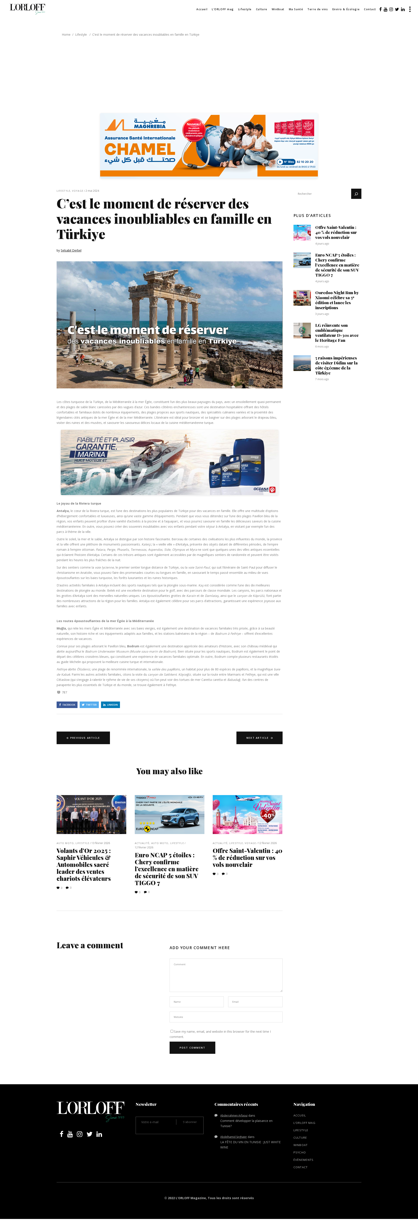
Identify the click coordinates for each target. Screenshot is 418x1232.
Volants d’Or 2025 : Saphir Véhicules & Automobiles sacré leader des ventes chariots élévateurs (84, 864)
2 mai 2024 (92, 191)
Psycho (299, 1152)
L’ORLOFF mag (304, 1123)
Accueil (299, 1115)
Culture (300, 1138)
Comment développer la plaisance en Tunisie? (246, 1123)
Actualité (142, 843)
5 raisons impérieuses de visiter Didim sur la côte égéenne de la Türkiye (336, 365)
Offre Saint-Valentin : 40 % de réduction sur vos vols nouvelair (247, 857)
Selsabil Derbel (71, 250)
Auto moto (65, 843)
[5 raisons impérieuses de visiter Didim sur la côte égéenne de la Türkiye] (302, 363)
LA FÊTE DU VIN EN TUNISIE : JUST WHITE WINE (250, 1144)
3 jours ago (322, 314)
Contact (300, 1167)
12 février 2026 (144, 847)
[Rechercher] (356, 194)
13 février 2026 (100, 843)
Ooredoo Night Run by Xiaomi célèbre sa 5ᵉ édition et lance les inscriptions (337, 300)
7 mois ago (322, 379)
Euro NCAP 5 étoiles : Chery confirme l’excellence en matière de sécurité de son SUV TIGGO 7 (167, 869)
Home (66, 34)
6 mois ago (322, 346)
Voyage (77, 190)
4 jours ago (322, 243)
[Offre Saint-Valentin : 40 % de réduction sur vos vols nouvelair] (248, 814)
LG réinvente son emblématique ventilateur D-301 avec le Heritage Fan (337, 332)
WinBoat (300, 1145)
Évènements (303, 1160)
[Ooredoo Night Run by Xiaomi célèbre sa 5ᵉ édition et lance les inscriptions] (302, 298)
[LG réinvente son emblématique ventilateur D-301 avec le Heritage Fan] (302, 330)
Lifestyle (81, 34)
